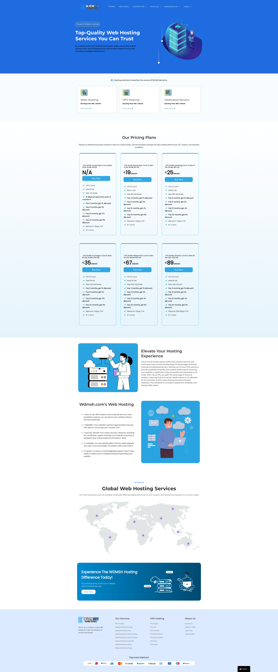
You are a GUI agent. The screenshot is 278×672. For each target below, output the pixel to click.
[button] (139, 6)
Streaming (154, 7)
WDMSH (111, 7)
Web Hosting (124, 7)
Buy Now (96, 178)
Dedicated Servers (171, 7)
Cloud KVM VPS (138, 7)
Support (187, 7)
